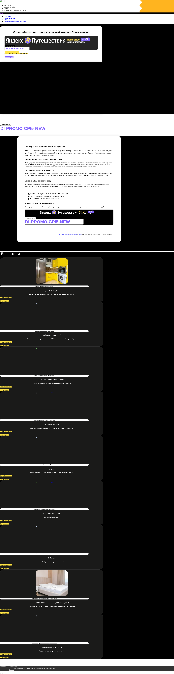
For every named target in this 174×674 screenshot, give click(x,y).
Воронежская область (43, 420)
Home (59, 234)
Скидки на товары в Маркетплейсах (15, 10)
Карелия (37, 286)
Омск (37, 464)
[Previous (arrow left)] (0, 673)
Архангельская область (44, 643)
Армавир (36, 509)
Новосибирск (35, 598)
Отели (62, 234)
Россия (67, 234)
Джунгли (80, 234)
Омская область (42, 464)
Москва (37, 553)
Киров (36, 331)
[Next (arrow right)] (2, 673)
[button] (87, 13)
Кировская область (42, 331)
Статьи (6, 8)
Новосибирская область (44, 598)
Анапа (35, 375)
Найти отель (7, 5)
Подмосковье (73, 234)
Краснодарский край (42, 375)
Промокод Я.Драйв (9, 7)
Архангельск (35, 643)
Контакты (11, 670)
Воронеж (36, 420)
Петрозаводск (46, 286)
